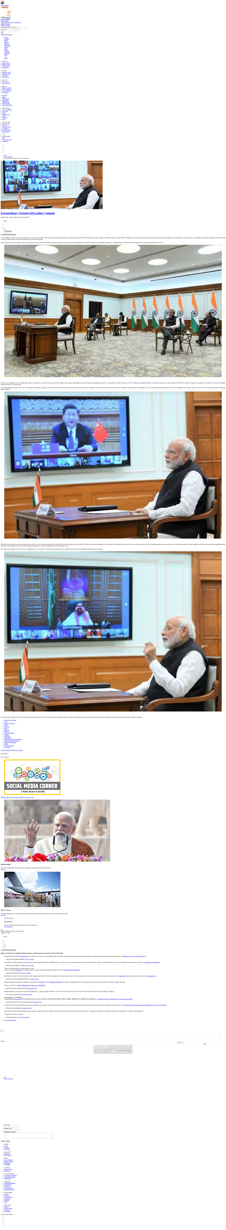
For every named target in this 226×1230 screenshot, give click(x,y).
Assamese (7, 52)
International (7, 737)
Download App (8, 926)
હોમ (5, 155)
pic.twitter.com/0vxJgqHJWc (125, 999)
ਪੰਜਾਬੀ (6, 58)
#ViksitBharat (125, 956)
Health (6, 744)
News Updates (8, 157)
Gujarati (6, 39)
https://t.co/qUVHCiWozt (159, 1005)
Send (8, 1141)
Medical (6, 729)
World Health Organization (11, 741)
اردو (5, 56)
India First (7, 736)
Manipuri (6, 53)
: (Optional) (10, 1132)
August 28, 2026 (29, 959)
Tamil (5, 49)
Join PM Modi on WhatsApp (8, 234)
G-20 (5, 722)
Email (6, 1125)
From (2, 29)
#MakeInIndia (68, 970)
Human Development (10, 742)
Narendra (5, 19)
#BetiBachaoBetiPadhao (56, 982)
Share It (3, 1041)
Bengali (6, 42)
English (6, 37)
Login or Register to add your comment (12, 750)
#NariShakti (41, 982)
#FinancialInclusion (138, 1005)
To (2, 31)
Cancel (3, 1141)
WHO (6, 725)
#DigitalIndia (121, 976)
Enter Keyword (5, 27)
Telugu (6, 47)
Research (6, 731)
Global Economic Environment (13, 739)
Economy (7, 726)
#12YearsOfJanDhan (103, 999)
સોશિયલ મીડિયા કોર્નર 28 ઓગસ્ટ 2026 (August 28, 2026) (17, 797)
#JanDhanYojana (128, 1005)
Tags (5, 720)
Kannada (6, 44)
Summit (6, 734)
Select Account (8, 1078)
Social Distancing (9, 745)
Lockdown (7, 747)
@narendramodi (22, 956)
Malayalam (7, 45)
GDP (5, 728)
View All (3, 869)
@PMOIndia (112, 999)
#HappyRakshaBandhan (25, 985)
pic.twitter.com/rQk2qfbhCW (138, 956)
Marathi (6, 50)
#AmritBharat (148, 962)
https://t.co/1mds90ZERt (38, 985)
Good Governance (9, 733)
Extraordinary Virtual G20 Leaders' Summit (28, 213)
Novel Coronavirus (9, 723)
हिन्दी (6, 41)
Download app (5, 5)
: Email (8, 1128)
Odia (5, 55)
